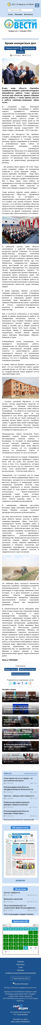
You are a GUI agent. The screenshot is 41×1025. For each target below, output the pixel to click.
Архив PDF (20, 880)
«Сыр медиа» (22, 1014)
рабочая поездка (28, 669)
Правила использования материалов (20, 973)
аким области (11, 669)
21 (26, 944)
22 (31, 944)
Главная (20, 961)
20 (21, 944)
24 (6, 948)
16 (36, 940)
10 (6, 940)
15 (31, 940)
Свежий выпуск (29, 48)
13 (21, 940)
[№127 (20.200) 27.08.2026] (20, 854)
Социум (20, 52)
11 (11, 940)
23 (36, 944)
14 (26, 940)
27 (21, 948)
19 (16, 944)
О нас (10, 14)
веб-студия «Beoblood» (20, 1021)
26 (16, 948)
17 (6, 944)
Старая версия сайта (20, 978)
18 (11, 944)
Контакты (28, 14)
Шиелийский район (21, 674)
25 (11, 948)
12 (16, 940)
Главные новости (12, 48)
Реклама (18, 14)
